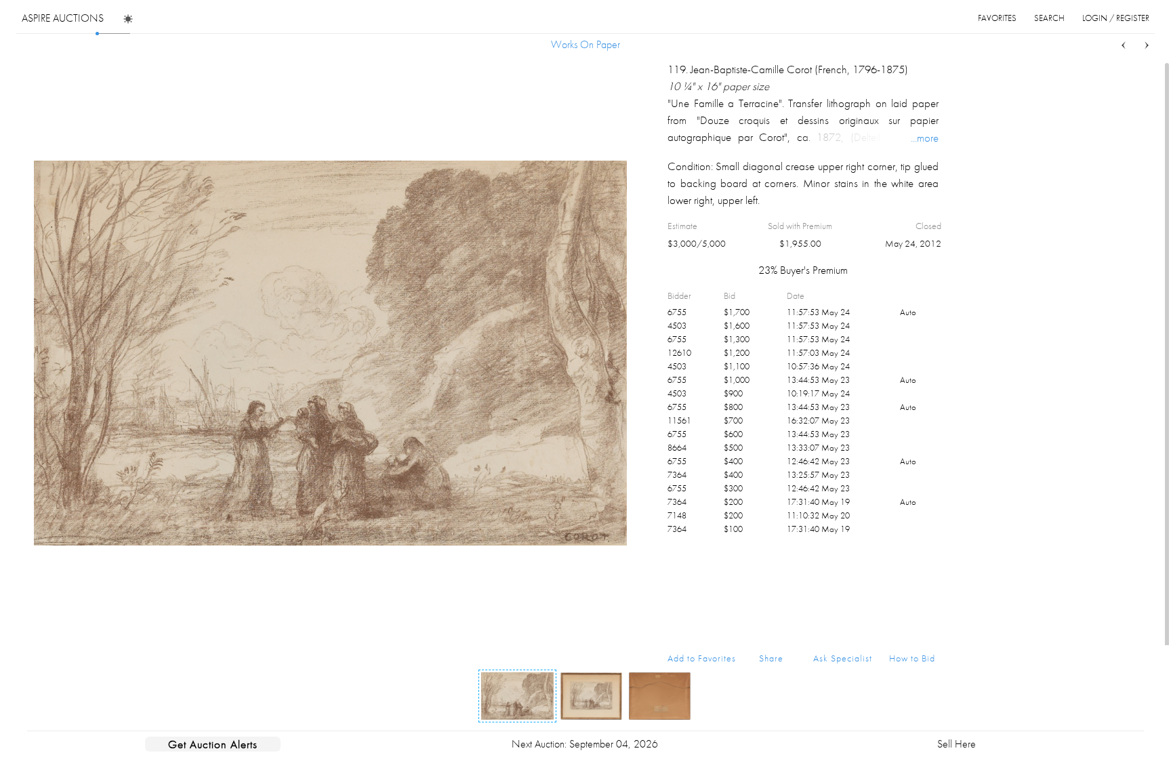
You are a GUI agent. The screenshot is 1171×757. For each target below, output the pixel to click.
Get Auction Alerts (213, 744)
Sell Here (956, 744)
